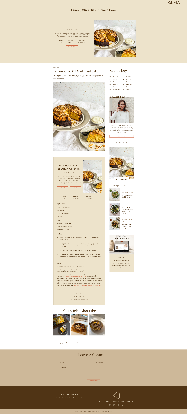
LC (130, 205)
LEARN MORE (121, 136)
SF (130, 192)
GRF (72, 29)
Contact (100, 401)
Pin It (75, 187)
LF (74, 29)
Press (107, 401)
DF (68, 29)
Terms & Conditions (118, 401)
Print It (62, 187)
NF (131, 219)
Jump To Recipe (72, 46)
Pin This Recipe (121, 179)
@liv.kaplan (77, 299)
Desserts (56, 68)
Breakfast (61, 340)
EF (96, 337)
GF (70, 29)
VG (76, 29)
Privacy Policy (131, 401)
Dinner (97, 340)
